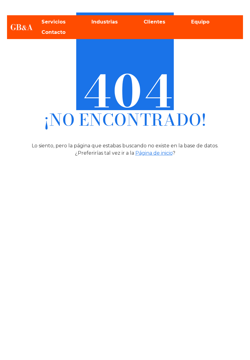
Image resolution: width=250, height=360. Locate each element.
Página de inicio (154, 153)
